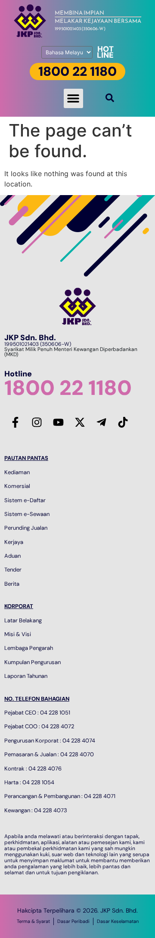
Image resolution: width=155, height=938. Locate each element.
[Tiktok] (122, 422)
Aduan (12, 555)
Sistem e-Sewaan (27, 514)
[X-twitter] (79, 422)
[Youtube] (58, 422)
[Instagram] (36, 422)
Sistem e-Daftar (25, 500)
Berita (11, 583)
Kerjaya (13, 542)
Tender (13, 569)
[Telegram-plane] (101, 422)
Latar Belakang (23, 620)
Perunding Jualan (25, 527)
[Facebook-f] (15, 422)
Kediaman (17, 472)
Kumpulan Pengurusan (32, 662)
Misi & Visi (17, 634)
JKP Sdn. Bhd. (30, 337)
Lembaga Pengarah (28, 648)
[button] (73, 98)
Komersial (17, 486)
